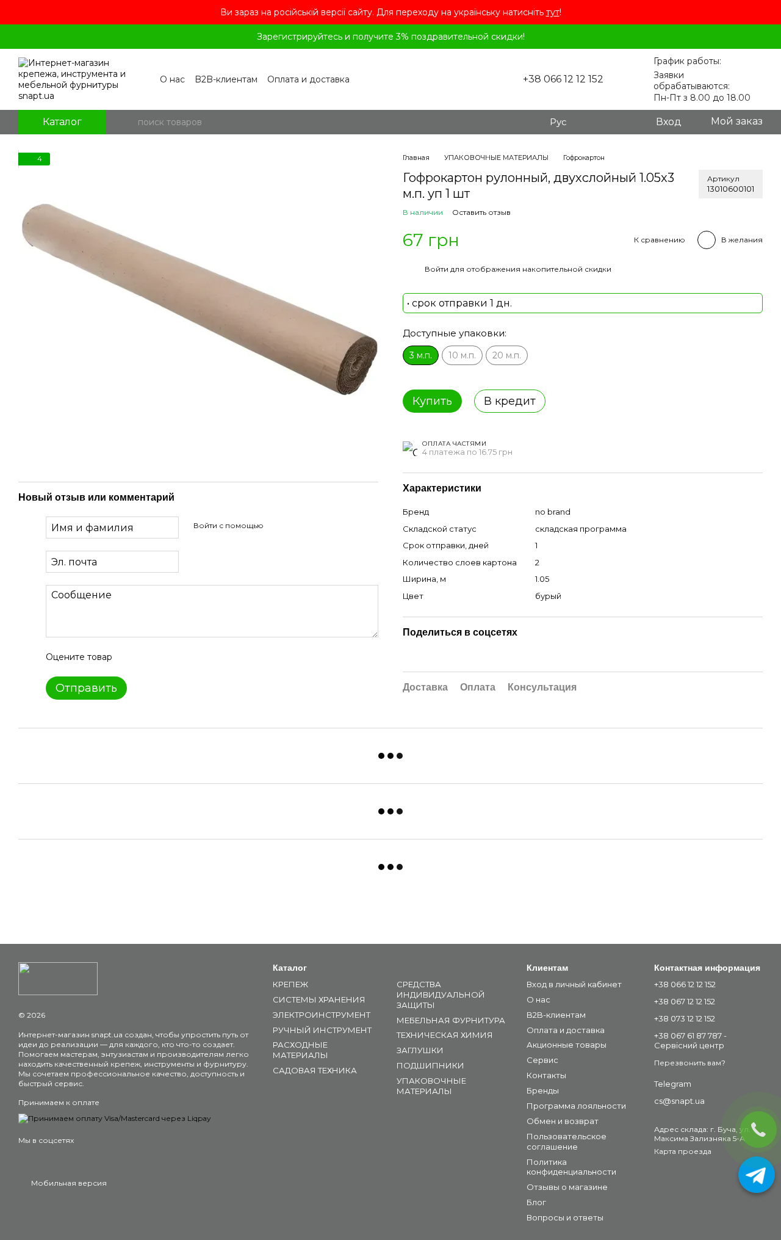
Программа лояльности (576, 1106)
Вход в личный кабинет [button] (574, 984)
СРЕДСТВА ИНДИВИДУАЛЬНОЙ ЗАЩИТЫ (441, 994)
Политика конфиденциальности (571, 1167)
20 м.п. (506, 355)
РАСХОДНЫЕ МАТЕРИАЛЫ (300, 1050)
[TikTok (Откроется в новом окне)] (481, 79)
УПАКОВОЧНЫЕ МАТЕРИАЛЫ (431, 1086)
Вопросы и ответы (565, 1217)
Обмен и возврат (563, 1121)
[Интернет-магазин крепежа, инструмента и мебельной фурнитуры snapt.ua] (58, 977)
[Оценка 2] (152, 657)
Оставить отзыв (481, 212)
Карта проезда (682, 1151)
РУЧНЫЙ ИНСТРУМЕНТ (322, 1030)
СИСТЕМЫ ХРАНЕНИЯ (319, 999)
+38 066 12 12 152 (563, 79)
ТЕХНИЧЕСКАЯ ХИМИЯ (445, 1035)
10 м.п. (462, 355)
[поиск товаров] (128, 122)
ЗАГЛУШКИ (420, 1050)
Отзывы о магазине (567, 1187)
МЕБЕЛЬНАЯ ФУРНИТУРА (451, 1020)
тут (553, 12)
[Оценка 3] (171, 657)
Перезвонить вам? (689, 1062)
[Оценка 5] (210, 657)
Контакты (546, 1075)
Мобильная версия (68, 1182)
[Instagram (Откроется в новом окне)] (452, 79)
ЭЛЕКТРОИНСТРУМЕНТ (321, 1015)
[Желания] (620, 122)
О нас (172, 79)
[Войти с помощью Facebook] (277, 526)
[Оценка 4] (191, 657)
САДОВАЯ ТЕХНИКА (315, 1070)
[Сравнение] (596, 122)
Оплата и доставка (308, 79)
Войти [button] (436, 269)
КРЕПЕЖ (290, 984)
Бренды (543, 1090)
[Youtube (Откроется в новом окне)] (467, 79)
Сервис (542, 1060)
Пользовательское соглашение (566, 1141)
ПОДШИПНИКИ (430, 1065)
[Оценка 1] (132, 657)
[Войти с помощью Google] (296, 526)
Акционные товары (566, 1045)
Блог (536, 1202)
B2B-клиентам (226, 79)
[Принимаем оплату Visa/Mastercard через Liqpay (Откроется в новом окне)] (114, 1117)
